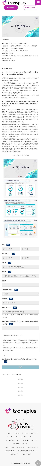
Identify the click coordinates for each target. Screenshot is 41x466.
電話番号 (4, 298)
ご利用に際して (10, 450)
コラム (18, 437)
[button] (38, 2)
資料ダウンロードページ (20, 443)
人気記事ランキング (28, 440)
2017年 (20, 391)
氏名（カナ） (6, 254)
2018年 (20, 387)
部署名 (4, 272)
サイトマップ (26, 454)
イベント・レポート (30, 433)
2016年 (20, 395)
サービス (18, 433)
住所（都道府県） (7, 289)
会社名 (4, 263)
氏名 (3, 244)
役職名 (4, 281)
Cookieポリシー (14, 454)
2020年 (20, 379)
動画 (31, 437)
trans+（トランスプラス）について (14, 447)
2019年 (20, 383)
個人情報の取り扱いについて (26, 450)
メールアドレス (6, 307)
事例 (25, 437)
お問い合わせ (10, 7)
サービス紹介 (8, 433)
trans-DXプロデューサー (12, 440)
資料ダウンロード (30, 7)
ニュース (9, 437)
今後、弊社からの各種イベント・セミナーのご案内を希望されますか (20, 323)
